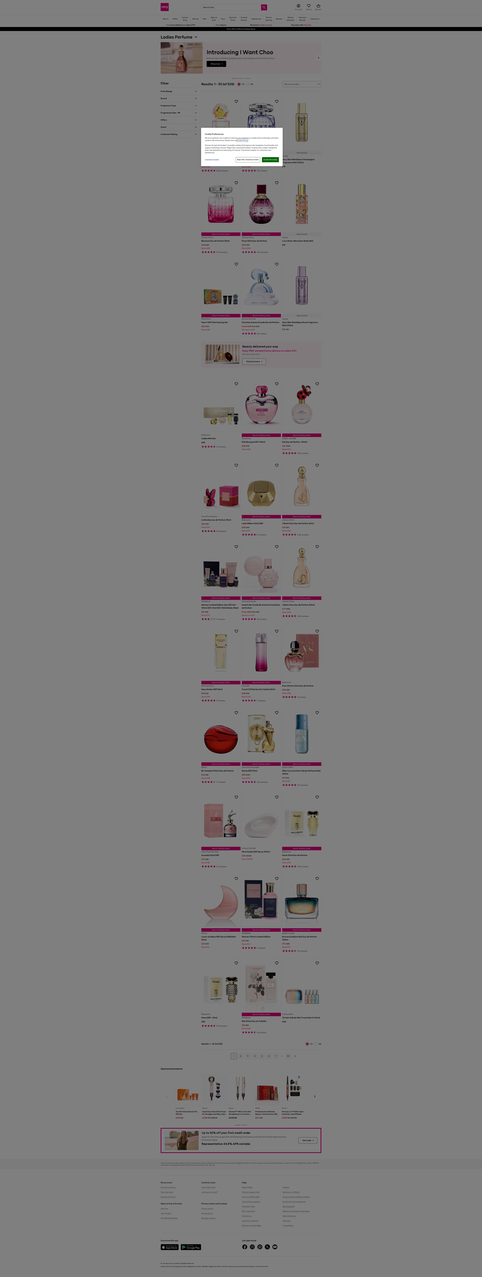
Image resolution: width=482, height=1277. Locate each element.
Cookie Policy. (242, 140)
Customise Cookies (212, 160)
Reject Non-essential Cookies (248, 160)
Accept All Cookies (270, 160)
